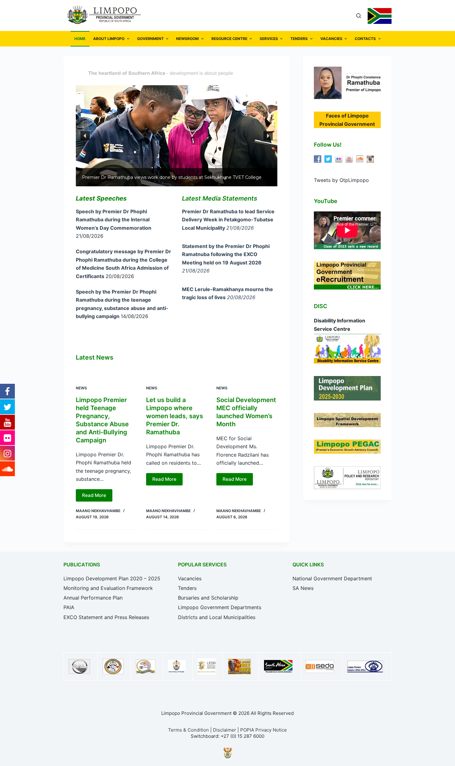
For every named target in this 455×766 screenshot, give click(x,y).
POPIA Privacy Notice (263, 730)
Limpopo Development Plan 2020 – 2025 (111, 578)
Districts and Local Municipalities (216, 617)
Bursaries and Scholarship (208, 598)
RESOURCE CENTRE (229, 38)
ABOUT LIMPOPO (108, 38)
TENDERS (299, 38)
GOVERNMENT (150, 38)
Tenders (187, 588)
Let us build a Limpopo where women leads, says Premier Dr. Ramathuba (174, 416)
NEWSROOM (187, 38)
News (81, 388)
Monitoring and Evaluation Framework (108, 588)
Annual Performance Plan (93, 598)
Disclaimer (224, 730)
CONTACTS (365, 38)
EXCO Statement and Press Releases (106, 617)
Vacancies (190, 578)
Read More (94, 495)
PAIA (68, 607)
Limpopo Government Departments (219, 607)
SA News (303, 588)
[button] (85, 135)
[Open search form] (358, 15)
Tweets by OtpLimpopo (341, 180)
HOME (79, 38)
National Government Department (332, 578)
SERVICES (269, 38)
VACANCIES (331, 38)
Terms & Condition (188, 730)
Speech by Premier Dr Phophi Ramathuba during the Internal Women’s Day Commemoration (113, 219)
